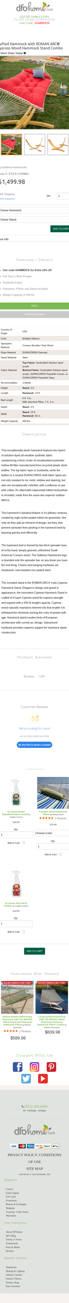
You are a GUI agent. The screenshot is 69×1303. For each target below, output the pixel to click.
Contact (9, 1189)
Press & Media (13, 1247)
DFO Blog (11, 1236)
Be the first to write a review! (34, 744)
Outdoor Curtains (14, 1275)
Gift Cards (11, 1196)
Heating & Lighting (15, 1271)
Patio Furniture (13, 1286)
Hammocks (11, 1267)
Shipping (10, 1208)
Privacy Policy (23, 1155)
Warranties (11, 1215)
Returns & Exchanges (16, 1204)
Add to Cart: (14, 842)
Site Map (34, 1169)
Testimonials (12, 1243)
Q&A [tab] (42, 676)
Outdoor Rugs (12, 1282)
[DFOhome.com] (34, 6)
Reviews (10, 1251)
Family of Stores (14, 1239)
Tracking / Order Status (17, 1212)
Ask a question (8, 198)
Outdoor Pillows (13, 1278)
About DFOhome (14, 1232)
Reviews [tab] (29, 676)
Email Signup (12, 1193)
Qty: (48, 195)
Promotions (11, 1200)
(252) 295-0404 (35, 1106)
